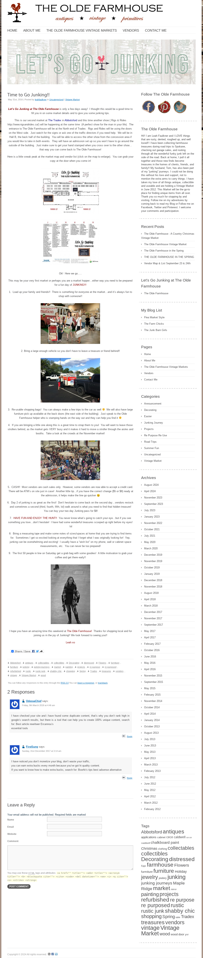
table (178, 917)
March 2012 (151, 802)
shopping (70, 671)
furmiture (115, 663)
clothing (162, 848)
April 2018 (150, 599)
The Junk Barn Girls (155, 330)
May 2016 (149, 662)
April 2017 (150, 637)
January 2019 (152, 573)
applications (148, 837)
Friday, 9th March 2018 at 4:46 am (38, 705)
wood (43, 675)
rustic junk (40, 671)
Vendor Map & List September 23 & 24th (167, 263)
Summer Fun (151, 448)
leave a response (86, 683)
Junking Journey (153, 422)
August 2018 (151, 592)
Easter (148, 416)
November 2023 (153, 497)
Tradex (93, 671)
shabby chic (56, 671)
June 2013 (150, 745)
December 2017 (153, 612)
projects (81, 667)
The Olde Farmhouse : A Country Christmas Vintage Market (167, 235)
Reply (129, 736)
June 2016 (150, 656)
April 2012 (150, 796)
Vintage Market (72, 99)
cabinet (161, 837)
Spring (82, 671)
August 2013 (151, 732)
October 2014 (152, 707)
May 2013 (149, 751)
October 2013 (152, 726)
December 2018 (153, 580)
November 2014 (153, 701)
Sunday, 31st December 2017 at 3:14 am (41, 751)
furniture (14, 667)
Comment (12, 841)
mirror (174, 889)
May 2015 (149, 688)
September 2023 (153, 503)
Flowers (102, 663)
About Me (149, 360)
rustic (28, 671)
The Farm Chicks (154, 323)
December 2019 (153, 554)
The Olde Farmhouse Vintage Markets (166, 366)
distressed (89, 663)
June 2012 (150, 783)
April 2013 (150, 758)
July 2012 (149, 777)
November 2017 (153, 618)
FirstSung (32, 746)
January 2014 (152, 720)
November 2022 (153, 523)
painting (69, 667)
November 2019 (153, 561)
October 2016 (152, 650)
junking (26, 667)
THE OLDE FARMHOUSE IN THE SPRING (169, 256)
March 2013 (151, 764)
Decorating (74, 663)
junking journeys (42, 667)
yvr (187, 934)
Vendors (148, 373)
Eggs (143, 866)
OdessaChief (33, 701)
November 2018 (153, 586)
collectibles (59, 663)
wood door (177, 934)
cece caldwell (176, 837)
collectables (43, 663)
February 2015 (152, 694)
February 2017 (152, 643)
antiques (29, 663)
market (57, 667)
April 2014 (150, 713)
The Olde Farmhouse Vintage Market (165, 244)
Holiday (181, 872)
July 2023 (149, 510)
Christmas (149, 849)
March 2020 (151, 548)
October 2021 (152, 529)
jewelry (149, 877)
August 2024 (151, 484)
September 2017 (153, 624)
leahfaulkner (41, 99)
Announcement (152, 403)
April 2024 (150, 491)
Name (10, 819)
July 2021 (149, 535)
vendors (120, 671)
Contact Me (150, 379)
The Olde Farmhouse (156, 293)
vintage (13, 675)
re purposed (110, 667)
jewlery (163, 878)
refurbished (15, 671)
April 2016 (150, 669)
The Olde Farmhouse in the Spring (164, 250)
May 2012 (149, 790)
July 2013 (149, 739)
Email (10, 826)
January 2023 (152, 516)
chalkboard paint (165, 842)
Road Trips (150, 441)
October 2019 (152, 567)
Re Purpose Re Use (155, 435)
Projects (149, 429)
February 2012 (152, 809)
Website (11, 834)
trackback (103, 683)
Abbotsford (15, 663)
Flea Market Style (154, 317)
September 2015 (153, 681)
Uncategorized (56, 99)
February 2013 (152, 770)
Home (147, 354)
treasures (106, 671)
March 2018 (151, 605)
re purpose (95, 667)
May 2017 (149, 631)
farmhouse (160, 865)
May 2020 (149, 542)
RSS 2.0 (65, 683)
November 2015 (153, 675)
